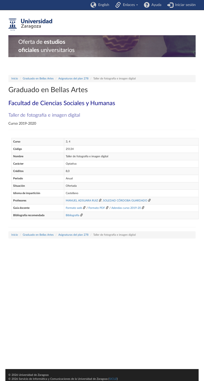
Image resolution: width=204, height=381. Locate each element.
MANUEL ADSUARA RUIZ (82, 200)
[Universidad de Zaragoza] (30, 25)
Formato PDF (96, 208)
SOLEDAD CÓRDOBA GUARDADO (125, 200)
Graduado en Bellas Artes (38, 78)
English (102, 5)
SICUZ (113, 379)
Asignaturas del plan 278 (73, 78)
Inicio (14, 78)
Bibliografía (72, 215)
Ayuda (155, 5)
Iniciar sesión (184, 5)
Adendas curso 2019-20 (126, 208)
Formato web (74, 208)
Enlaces (128, 5)
